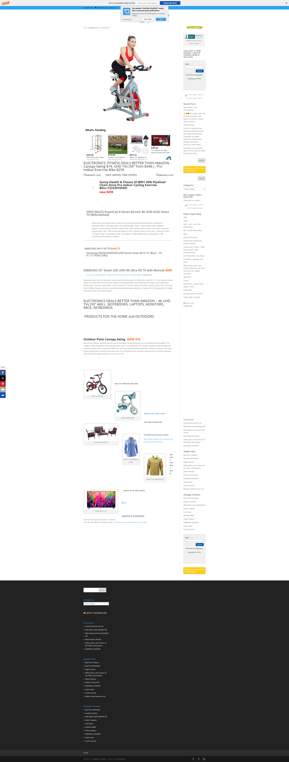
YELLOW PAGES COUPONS (193, 294)
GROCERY (187, 277)
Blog (185, 234)
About (185, 221)
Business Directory (190, 237)
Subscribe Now (170, 3)
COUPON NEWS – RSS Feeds (194, 256)
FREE (185, 217)
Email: (187, 64)
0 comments (104, 28)
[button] (144, 3)
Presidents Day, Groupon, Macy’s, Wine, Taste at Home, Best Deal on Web (194, 151)
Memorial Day (188, 125)
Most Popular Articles (191, 436)
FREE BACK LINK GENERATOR (194, 426)
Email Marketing (191, 78)
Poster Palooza (188, 471)
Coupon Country (189, 502)
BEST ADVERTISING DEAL (192, 230)
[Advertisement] (192, 346)
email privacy (199, 74)
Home (142, 22)
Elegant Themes (99, 759)
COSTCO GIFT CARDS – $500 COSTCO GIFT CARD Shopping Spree (193, 250)
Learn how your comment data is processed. (130, 522)
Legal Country (188, 462)
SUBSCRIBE (187, 290)
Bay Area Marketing (190, 458)
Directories (188, 419)
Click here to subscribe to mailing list (194, 169)
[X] (3, 378)
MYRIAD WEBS (188, 515)
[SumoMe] (3, 395)
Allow (161, 19)
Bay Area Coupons (190, 455)
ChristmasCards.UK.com (192, 423)
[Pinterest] (3, 384)
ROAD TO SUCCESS (190, 475)
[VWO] (132, 19)
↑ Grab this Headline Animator (194, 98)
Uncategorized (92, 28)
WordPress (121, 759)
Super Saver (188, 482)
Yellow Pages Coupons (191, 297)
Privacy (186, 281)
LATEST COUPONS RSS (96, 613)
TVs (85, 28)
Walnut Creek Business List (193, 489)
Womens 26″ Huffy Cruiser (154, 413)
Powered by (126, 19)
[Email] (3, 389)
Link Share (187, 512)
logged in (96, 519)
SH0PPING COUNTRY (191, 446)
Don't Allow (148, 19)
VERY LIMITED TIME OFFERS (119, 175)
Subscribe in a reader (191, 200)
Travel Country (189, 485)
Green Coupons (189, 509)
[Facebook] (3, 372)
